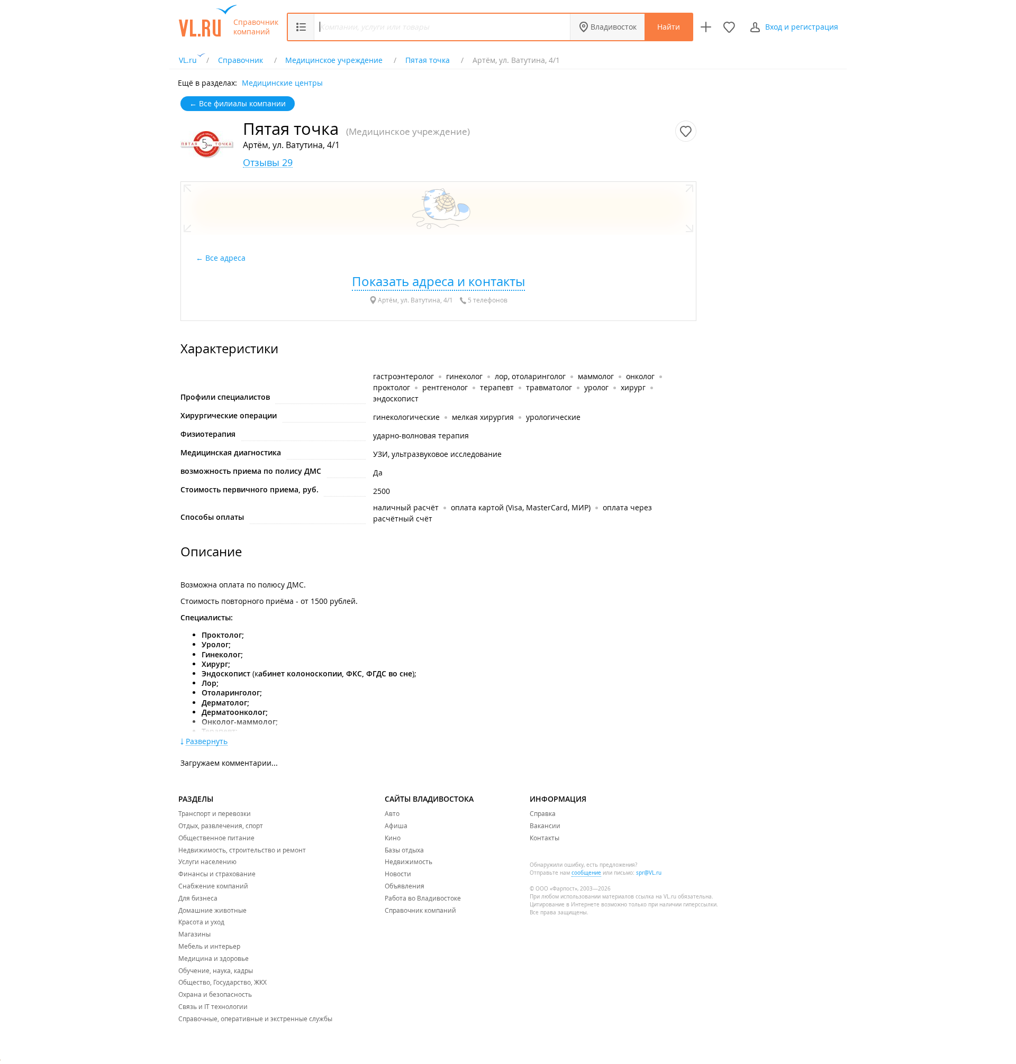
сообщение (586, 872)
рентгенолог (445, 387)
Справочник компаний (255, 26)
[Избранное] (729, 27)
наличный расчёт (406, 507)
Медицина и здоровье (213, 958)
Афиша (396, 825)
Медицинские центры (282, 82)
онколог (640, 376)
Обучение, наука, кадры (215, 970)
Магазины (194, 934)
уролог (596, 387)
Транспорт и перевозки (214, 813)
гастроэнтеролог (403, 376)
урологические (553, 417)
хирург (633, 387)
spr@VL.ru (648, 872)
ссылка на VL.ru (656, 896)
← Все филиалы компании (237, 103)
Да (378, 472)
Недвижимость (408, 861)
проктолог (391, 387)
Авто (392, 813)
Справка (543, 813)
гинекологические (406, 417)
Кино (393, 837)
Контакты (544, 837)
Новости (398, 873)
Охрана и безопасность (215, 994)
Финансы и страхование (217, 873)
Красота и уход (201, 922)
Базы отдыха (404, 850)
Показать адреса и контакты (438, 281)
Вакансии (545, 825)
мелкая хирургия (483, 417)
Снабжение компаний (213, 886)
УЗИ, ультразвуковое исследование (437, 454)
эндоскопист (396, 398)
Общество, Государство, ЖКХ (222, 982)
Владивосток (614, 27)
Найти (668, 27)
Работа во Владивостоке (423, 898)
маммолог (596, 376)
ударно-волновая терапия (421, 435)
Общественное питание (216, 837)
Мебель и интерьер (209, 946)
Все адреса (226, 258)
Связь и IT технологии (213, 1006)
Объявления (404, 886)
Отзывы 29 (268, 163)
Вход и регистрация (801, 27)
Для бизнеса (197, 898)
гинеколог (464, 376)
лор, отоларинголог (530, 376)
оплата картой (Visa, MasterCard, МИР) (521, 507)
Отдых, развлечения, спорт (220, 825)
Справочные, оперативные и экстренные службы (255, 1018)
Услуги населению (207, 861)
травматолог (549, 387)
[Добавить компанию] (706, 27)
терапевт (497, 387)
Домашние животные (212, 910)
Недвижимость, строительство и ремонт (242, 850)
